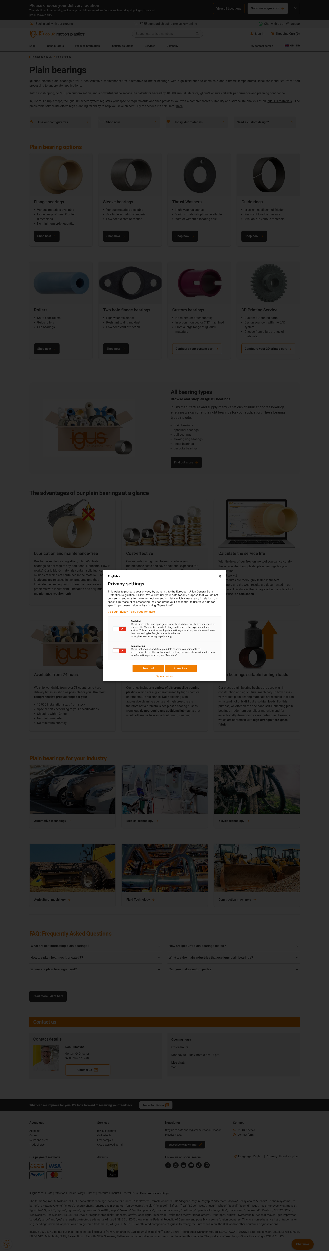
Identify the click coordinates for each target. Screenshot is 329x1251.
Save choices (164, 676)
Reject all (148, 668)
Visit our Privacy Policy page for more (131, 611)
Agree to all (181, 668)
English (113, 576)
